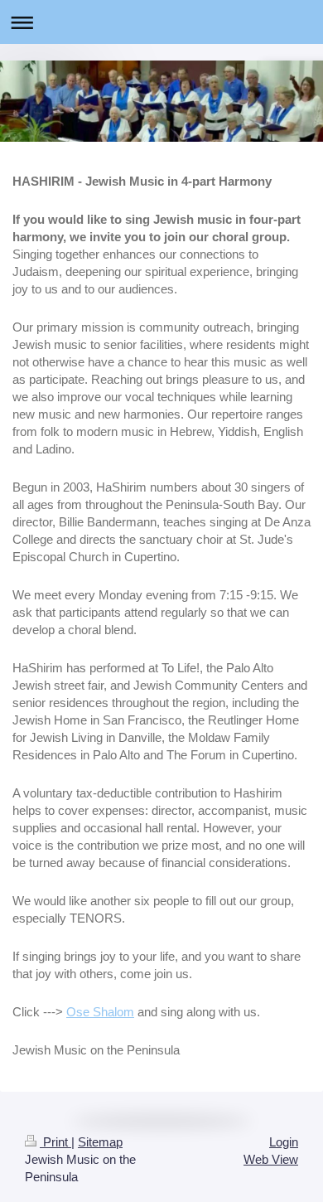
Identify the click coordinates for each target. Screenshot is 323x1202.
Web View (270, 1159)
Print (55, 1142)
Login (283, 1142)
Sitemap (100, 1142)
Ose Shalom (100, 1012)
